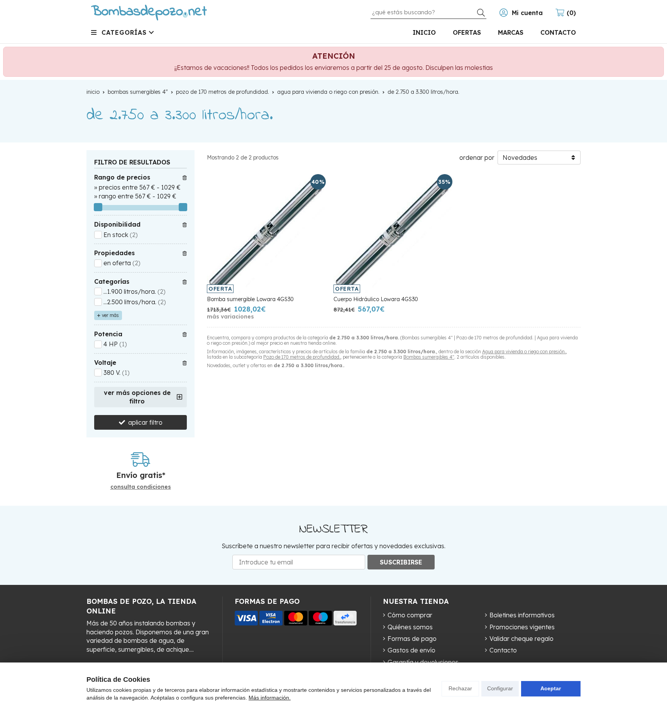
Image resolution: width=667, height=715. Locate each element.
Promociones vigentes (522, 627)
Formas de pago (412, 638)
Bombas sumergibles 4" (428, 357)
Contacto (503, 650)
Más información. (270, 698)
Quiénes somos (410, 627)
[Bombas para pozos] (149, 12)
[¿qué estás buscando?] (428, 12)
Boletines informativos (522, 615)
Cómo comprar (410, 615)
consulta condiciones (140, 487)
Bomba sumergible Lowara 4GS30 (250, 299)
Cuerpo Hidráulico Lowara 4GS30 (376, 299)
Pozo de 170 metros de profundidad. (301, 357)
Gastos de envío (411, 650)
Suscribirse (401, 562)
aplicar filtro (145, 422)
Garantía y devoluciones (423, 662)
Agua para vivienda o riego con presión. (524, 351)
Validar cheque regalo (521, 638)
